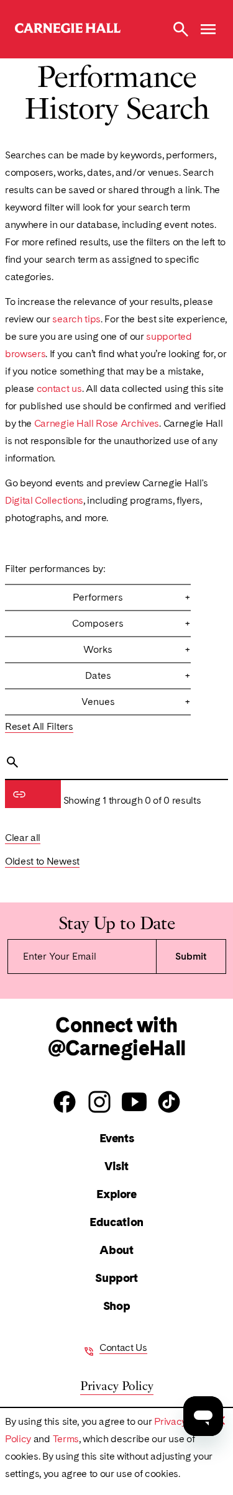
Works (137, 649)
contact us (59, 388)
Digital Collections (44, 500)
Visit (116, 1166)
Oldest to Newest (42, 861)
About (116, 1250)
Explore (116, 1194)
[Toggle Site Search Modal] (181, 29)
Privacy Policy (116, 1385)
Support (116, 1278)
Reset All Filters (39, 726)
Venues (136, 701)
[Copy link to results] (19, 794)
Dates (138, 675)
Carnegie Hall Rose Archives (96, 423)
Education (116, 1222)
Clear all (22, 837)
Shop (116, 1306)
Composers (131, 623)
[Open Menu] (208, 29)
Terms (66, 1439)
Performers (132, 597)
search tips (76, 319)
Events (116, 1138)
